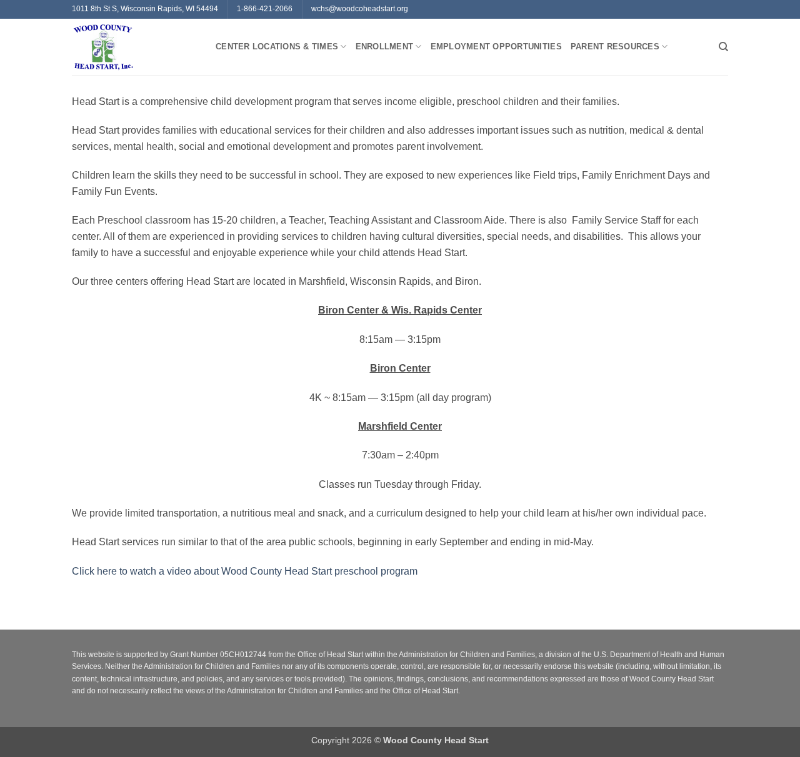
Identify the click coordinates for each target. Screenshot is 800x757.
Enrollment (385, 46)
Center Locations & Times (277, 46)
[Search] (723, 47)
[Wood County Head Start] (134, 47)
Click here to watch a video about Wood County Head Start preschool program (245, 571)
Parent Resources (615, 46)
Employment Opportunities (496, 46)
